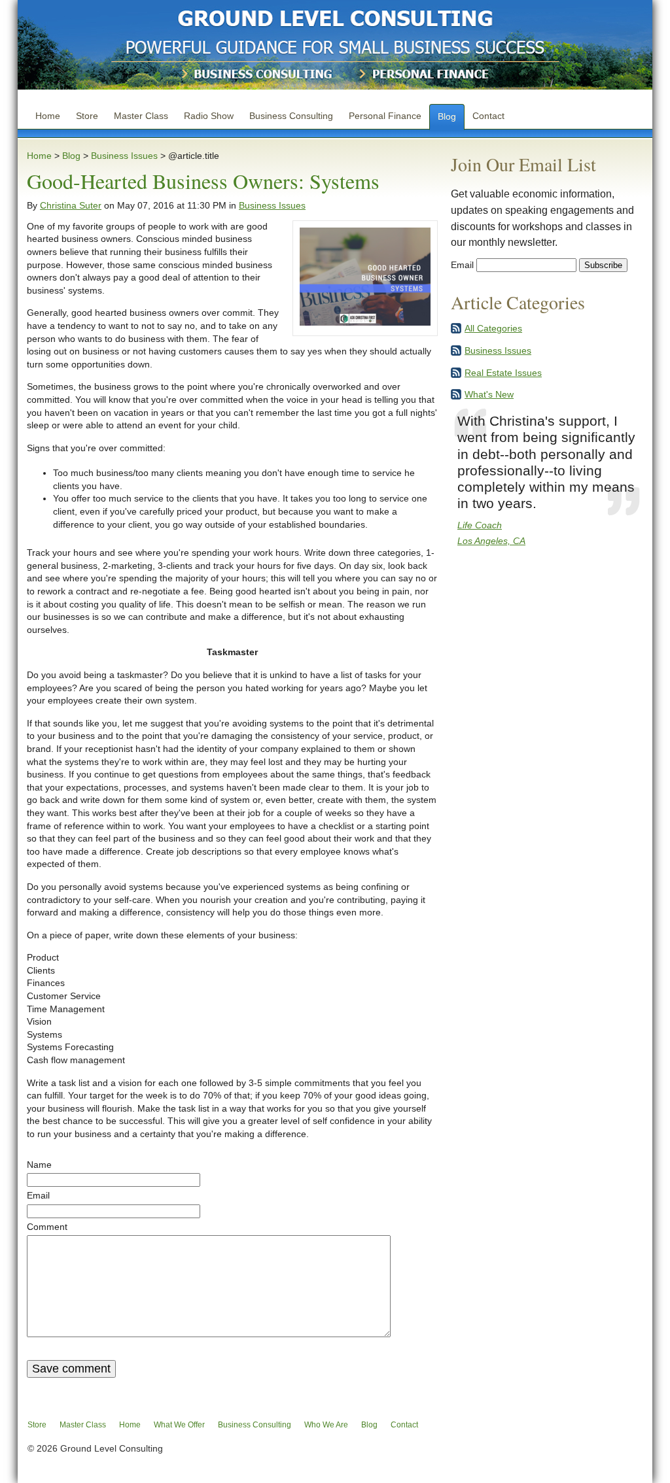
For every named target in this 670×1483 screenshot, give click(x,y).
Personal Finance (385, 116)
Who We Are (326, 1424)
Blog (447, 116)
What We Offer (179, 1424)
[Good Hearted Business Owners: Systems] (365, 322)
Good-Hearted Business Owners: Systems (203, 181)
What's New (489, 394)
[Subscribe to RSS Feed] (456, 331)
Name (39, 1164)
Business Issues (124, 155)
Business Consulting (291, 116)
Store (87, 116)
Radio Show (209, 116)
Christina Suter (70, 205)
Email (38, 1195)
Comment (47, 1226)
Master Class (141, 116)
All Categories (493, 328)
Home (47, 116)
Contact (488, 116)
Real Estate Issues (503, 372)
